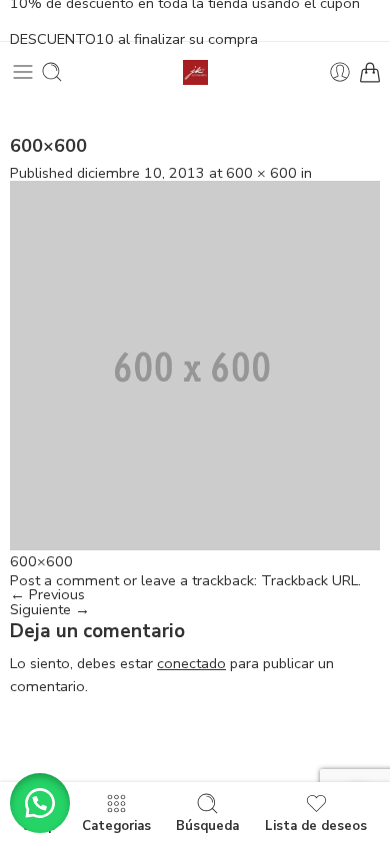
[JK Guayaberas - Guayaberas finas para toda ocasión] (195, 72)
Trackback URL (309, 580)
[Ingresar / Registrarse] (340, 72)
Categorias (116, 825)
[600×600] (195, 364)
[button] (40, 803)
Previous (47, 594)
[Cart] (370, 72)
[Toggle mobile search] (52, 72)
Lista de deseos (316, 825)
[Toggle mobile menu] (23, 72)
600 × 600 (261, 173)
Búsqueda (207, 825)
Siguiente (50, 609)
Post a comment (64, 580)
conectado (191, 663)
